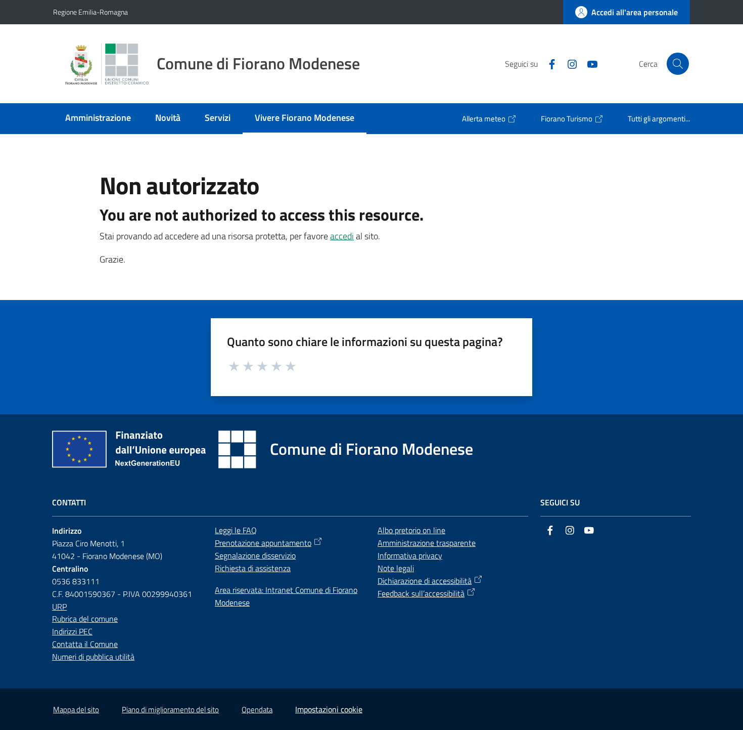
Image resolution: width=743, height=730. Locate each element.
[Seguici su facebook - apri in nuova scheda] (548, 63)
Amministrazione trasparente (427, 543)
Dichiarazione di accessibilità (425, 581)
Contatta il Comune (85, 644)
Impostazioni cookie (328, 709)
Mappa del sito (76, 709)
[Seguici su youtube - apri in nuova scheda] (588, 63)
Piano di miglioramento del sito (170, 709)
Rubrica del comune (85, 619)
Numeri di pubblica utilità (93, 657)
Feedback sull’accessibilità (421, 593)
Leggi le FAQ (236, 530)
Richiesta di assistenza (253, 568)
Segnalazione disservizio (255, 555)
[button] (678, 64)
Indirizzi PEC (72, 631)
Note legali (396, 568)
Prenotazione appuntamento (263, 543)
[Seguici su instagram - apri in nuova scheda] (568, 63)
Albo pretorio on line (411, 530)
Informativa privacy (410, 555)
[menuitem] (98, 118)
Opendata (257, 709)
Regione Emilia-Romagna (90, 12)
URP (59, 606)
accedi (342, 236)
